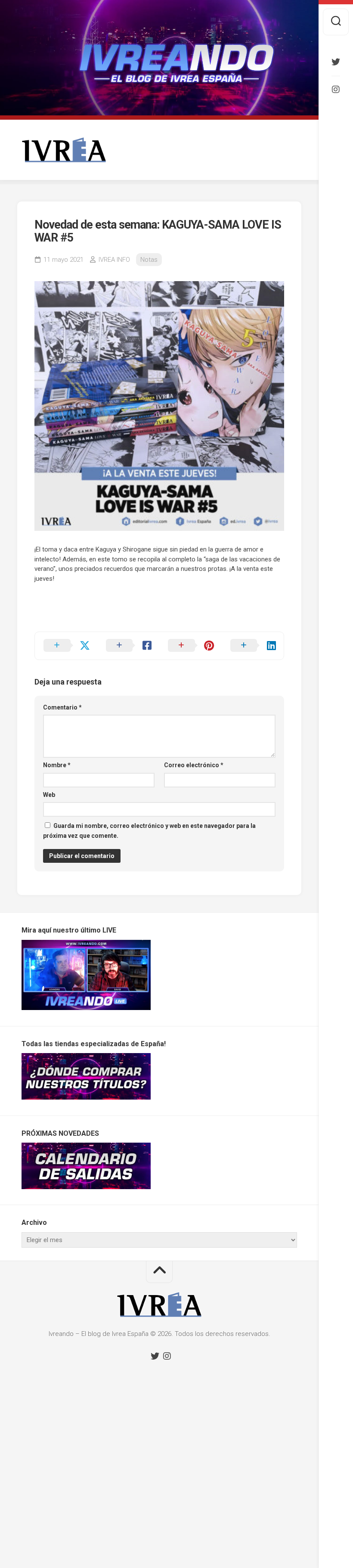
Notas (149, 259)
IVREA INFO (114, 259)
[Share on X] (66, 646)
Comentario (62, 707)
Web (49, 794)
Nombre (57, 765)
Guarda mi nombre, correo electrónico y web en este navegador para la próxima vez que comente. (149, 830)
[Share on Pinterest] (190, 646)
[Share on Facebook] (128, 646)
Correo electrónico (193, 765)
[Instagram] (335, 89)
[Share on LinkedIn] (253, 646)
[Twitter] (335, 62)
